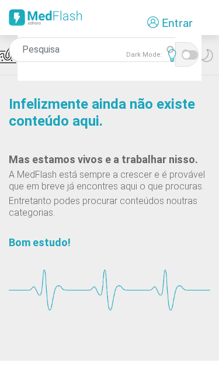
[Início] (45, 21)
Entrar (177, 22)
